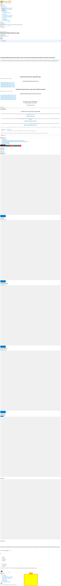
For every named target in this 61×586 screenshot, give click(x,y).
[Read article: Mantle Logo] (30, 381)
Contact (3, 558)
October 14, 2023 (3, 350)
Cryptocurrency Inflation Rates (7, 9)
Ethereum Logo (4, 139)
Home (1, 31)
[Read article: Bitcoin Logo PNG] (30, 315)
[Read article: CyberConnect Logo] (30, 250)
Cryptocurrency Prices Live (6, 12)
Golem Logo (2, 540)
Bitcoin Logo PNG (4, 348)
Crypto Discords (4, 11)
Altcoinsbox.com (7, 569)
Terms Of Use (4, 565)
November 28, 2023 (3, 284)
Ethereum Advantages (5, 142)
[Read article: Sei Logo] (30, 185)
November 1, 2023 (3, 219)
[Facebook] (1, 135)
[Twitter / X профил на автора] (0, 553)
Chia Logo (2, 478)
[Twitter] (3, 135)
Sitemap (3, 566)
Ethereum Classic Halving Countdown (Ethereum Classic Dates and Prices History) (15, 141)
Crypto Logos (4, 10)
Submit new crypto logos (30, 116)
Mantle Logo (3, 414)
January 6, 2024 (2, 34)
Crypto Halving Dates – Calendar (7, 15)
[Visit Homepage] (6, 2)
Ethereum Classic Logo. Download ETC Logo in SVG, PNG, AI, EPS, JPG (13, 140)
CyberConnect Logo (4, 283)
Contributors (4, 559)
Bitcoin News (4, 6)
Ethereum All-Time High (6, 143)
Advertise (3, 560)
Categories (2, 550)
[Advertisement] (30, 49)
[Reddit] (2, 135)
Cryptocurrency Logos (30, 105)
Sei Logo (2, 218)
